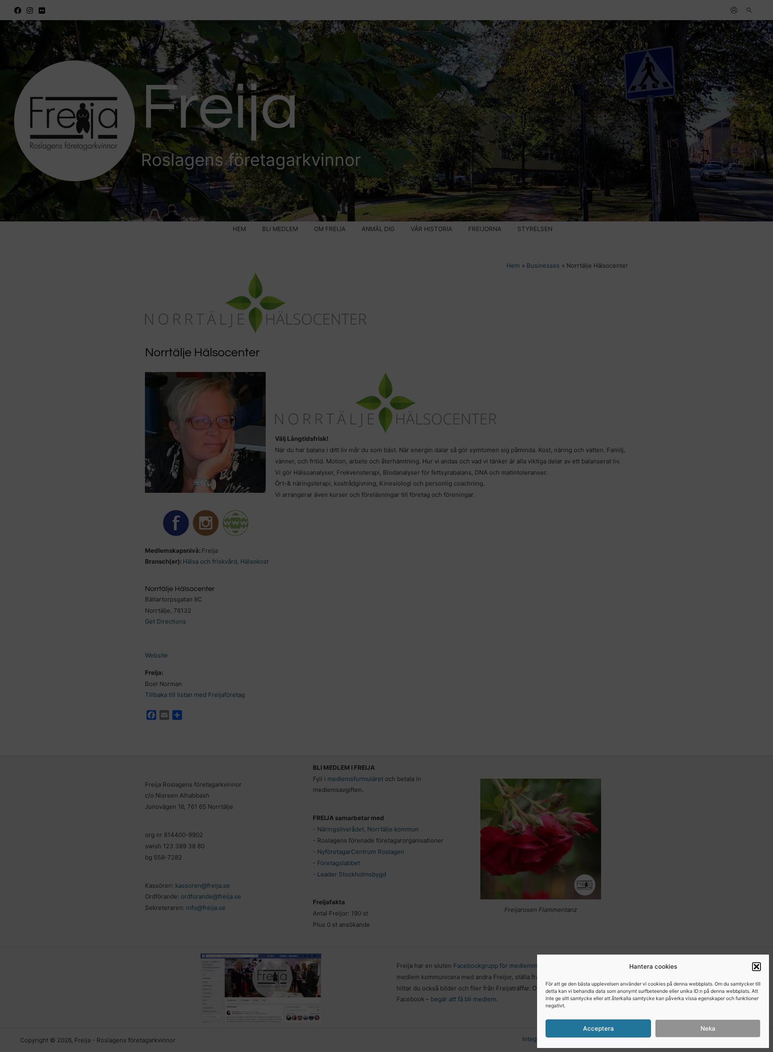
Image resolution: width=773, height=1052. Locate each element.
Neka (708, 1028)
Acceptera (598, 1028)
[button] (756, 967)
